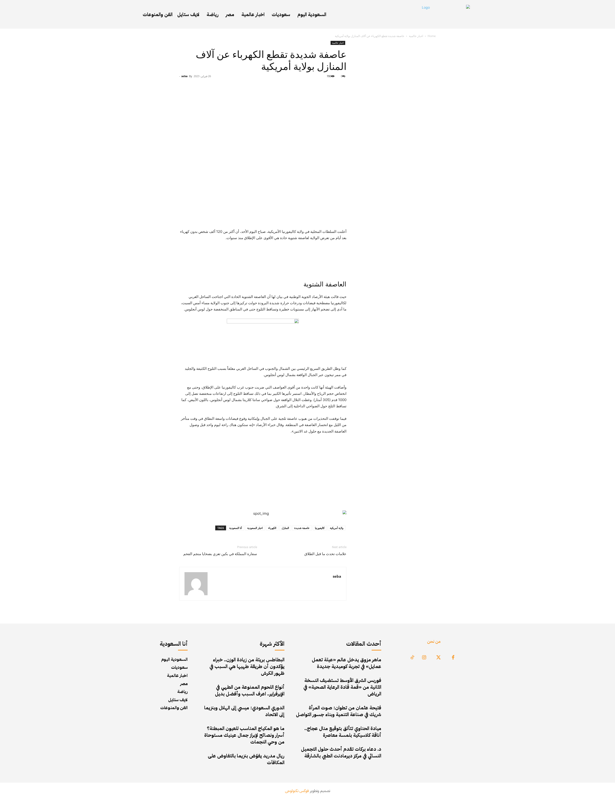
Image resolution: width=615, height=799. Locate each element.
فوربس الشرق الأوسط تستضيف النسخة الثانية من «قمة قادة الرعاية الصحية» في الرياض (342, 687)
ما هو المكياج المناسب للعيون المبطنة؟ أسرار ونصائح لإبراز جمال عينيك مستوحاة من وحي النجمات (244, 735)
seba (184, 76)
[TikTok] (412, 658)
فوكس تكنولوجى (297, 791)
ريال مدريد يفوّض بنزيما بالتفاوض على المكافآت (246, 759)
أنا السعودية (235, 528)
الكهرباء (272, 528)
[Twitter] (439, 658)
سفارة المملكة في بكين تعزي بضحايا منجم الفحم (220, 554)
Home (432, 36)
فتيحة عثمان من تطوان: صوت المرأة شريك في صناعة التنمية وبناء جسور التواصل (338, 711)
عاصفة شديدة (302, 528)
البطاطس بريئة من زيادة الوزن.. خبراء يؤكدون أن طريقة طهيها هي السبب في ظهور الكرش (246, 666)
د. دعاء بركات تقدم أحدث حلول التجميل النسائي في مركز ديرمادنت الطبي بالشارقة (341, 752)
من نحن (434, 641)
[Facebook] (453, 658)
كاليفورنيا (320, 528)
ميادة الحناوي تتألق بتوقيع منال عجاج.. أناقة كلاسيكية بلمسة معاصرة (342, 732)
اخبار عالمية (416, 36)
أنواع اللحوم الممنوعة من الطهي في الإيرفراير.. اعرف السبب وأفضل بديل (249, 690)
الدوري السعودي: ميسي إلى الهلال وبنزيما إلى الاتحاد (244, 711)
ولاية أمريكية (336, 528)
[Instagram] (424, 658)
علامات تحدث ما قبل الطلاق (325, 554)
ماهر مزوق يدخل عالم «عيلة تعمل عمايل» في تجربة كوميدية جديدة (346, 663)
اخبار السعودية (255, 528)
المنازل (285, 528)
